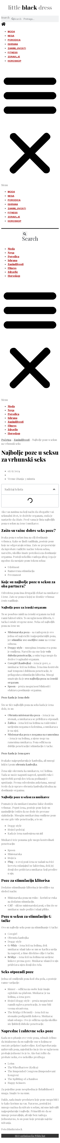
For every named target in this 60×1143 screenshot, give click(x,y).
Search (5, 17)
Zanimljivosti (17, 48)
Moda (11, 31)
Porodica (14, 40)
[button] (30, 126)
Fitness (13, 52)
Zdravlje (14, 57)
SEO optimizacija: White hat (30, 1135)
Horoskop (14, 61)
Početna (6, 439)
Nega (11, 36)
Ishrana (13, 44)
